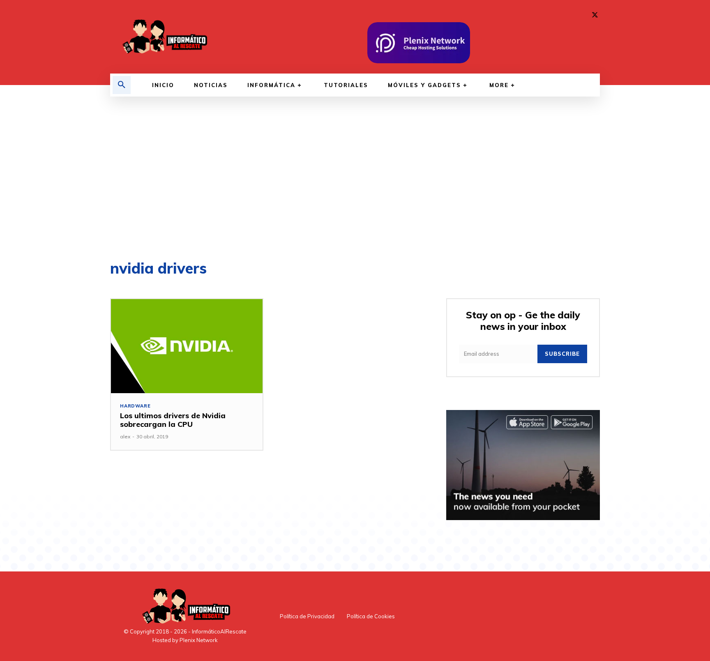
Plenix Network (199, 640)
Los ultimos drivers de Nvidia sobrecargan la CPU (173, 420)
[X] (595, 15)
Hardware (135, 406)
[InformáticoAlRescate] (164, 37)
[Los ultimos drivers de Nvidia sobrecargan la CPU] (187, 346)
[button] (122, 85)
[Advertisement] (355, 178)
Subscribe (562, 353)
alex (125, 436)
